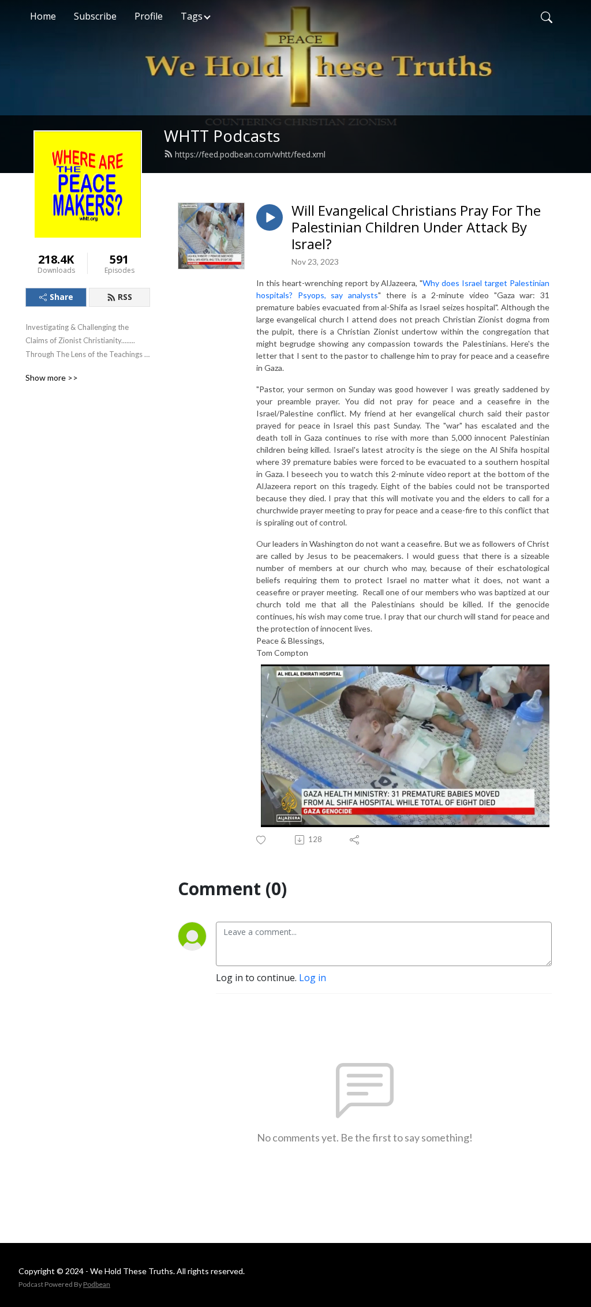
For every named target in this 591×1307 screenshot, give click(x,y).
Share (61, 296)
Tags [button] (192, 16)
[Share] (355, 840)
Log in (312, 977)
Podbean (96, 1284)
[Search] (546, 16)
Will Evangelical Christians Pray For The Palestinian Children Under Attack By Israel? (416, 227)
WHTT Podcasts (222, 136)
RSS (125, 296)
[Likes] (261, 840)
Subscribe (95, 16)
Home (43, 16)
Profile (148, 16)
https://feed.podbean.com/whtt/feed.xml (250, 154)
